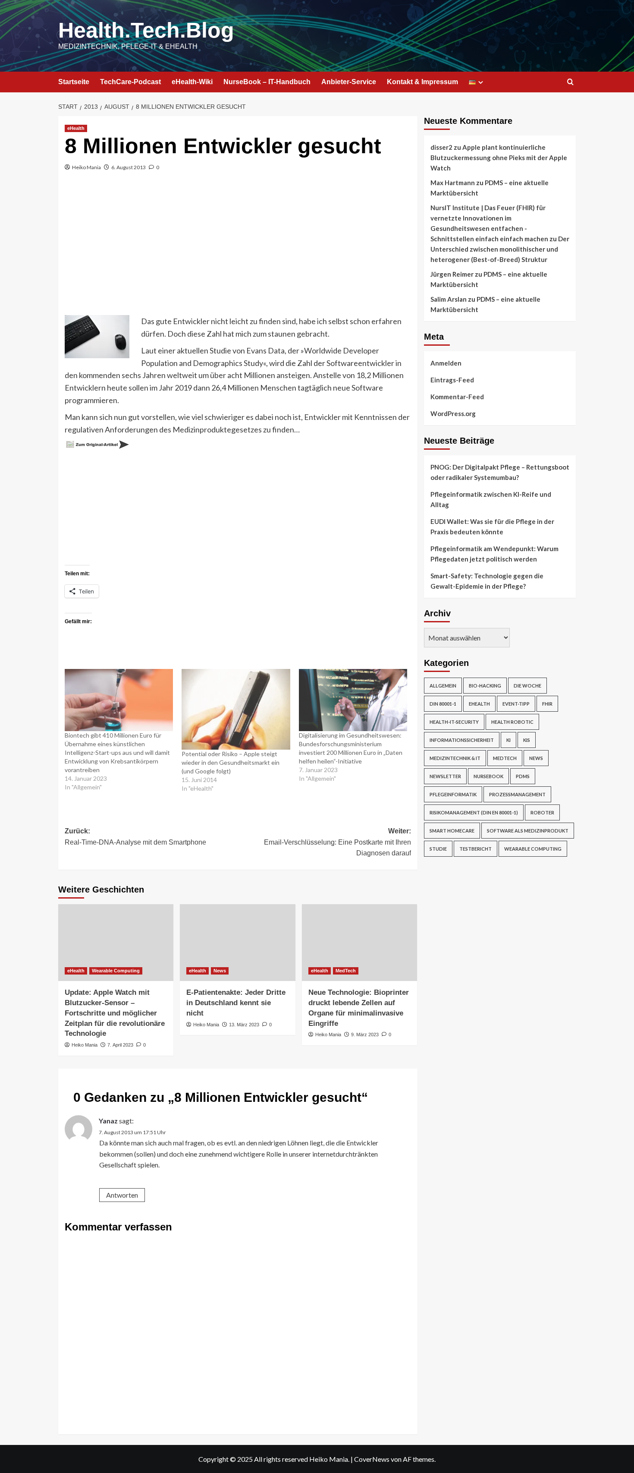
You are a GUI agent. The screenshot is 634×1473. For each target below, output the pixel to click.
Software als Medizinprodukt (527, 830)
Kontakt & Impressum (422, 81)
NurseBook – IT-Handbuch (267, 81)
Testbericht (475, 849)
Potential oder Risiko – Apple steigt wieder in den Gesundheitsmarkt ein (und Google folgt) (230, 762)
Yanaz (108, 1121)
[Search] (570, 82)
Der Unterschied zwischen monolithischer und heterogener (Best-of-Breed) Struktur (499, 249)
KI (508, 740)
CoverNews (371, 1459)
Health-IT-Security (454, 722)
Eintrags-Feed (452, 380)
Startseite (73, 81)
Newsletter (445, 776)
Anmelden (445, 363)
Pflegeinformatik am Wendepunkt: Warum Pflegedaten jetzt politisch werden (494, 554)
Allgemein (443, 685)
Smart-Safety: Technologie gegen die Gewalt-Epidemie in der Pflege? (486, 581)
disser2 (441, 147)
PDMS (523, 776)
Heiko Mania (86, 167)
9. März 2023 (365, 1034)
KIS (526, 740)
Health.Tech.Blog (146, 30)
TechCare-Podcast (130, 81)
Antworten (122, 1195)
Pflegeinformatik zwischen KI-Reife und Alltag (490, 499)
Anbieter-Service (348, 81)
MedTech (346, 970)
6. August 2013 (128, 167)
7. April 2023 (120, 1044)
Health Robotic (512, 722)
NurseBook (488, 776)
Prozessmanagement (517, 794)
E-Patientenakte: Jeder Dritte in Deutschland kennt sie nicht (236, 1002)
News (219, 970)
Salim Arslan (448, 299)
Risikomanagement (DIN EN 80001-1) (474, 812)
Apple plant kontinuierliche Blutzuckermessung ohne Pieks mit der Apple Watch (498, 157)
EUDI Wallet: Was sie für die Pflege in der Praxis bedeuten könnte (492, 526)
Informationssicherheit (462, 740)
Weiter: (337, 842)
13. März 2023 (244, 1024)
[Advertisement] (238, 250)
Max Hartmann (452, 182)
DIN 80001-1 (443, 704)
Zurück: (135, 836)
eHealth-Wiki (192, 81)
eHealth (76, 128)
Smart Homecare (452, 830)
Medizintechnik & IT (455, 758)
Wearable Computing (116, 970)
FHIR (547, 704)
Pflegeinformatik (453, 794)
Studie (438, 849)
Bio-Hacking (485, 685)
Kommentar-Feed (457, 397)
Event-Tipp (516, 704)
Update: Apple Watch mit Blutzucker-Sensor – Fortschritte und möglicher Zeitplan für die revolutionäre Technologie (115, 1013)
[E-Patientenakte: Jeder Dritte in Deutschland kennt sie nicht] (237, 942)
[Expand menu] (481, 82)
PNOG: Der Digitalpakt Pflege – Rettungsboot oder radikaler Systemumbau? (499, 472)
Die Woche (527, 685)
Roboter (542, 812)
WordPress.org (453, 413)
